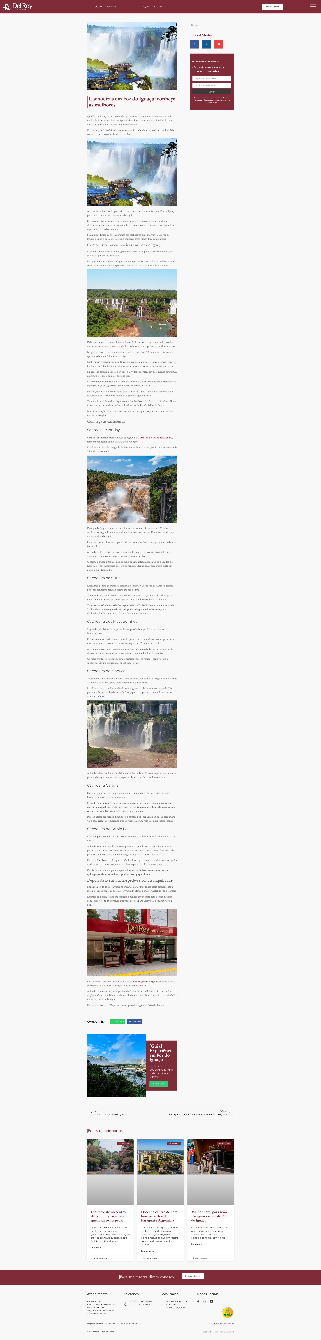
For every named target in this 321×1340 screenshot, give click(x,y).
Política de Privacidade (223, 1324)
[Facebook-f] (194, 44)
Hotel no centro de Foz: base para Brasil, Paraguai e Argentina (159, 1216)
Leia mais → (97, 1247)
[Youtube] (218, 44)
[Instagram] (206, 44)
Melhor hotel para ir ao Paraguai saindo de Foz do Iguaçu (209, 1216)
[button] (117, 1021)
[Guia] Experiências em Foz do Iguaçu (162, 1053)
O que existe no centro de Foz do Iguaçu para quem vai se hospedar (108, 1216)
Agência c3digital (226, 1332)
